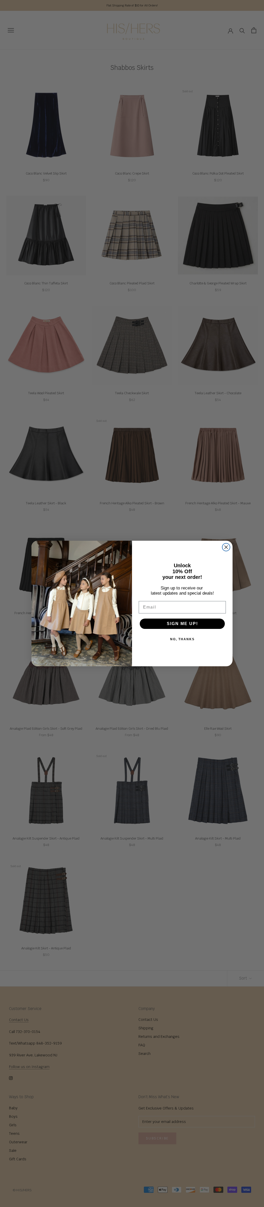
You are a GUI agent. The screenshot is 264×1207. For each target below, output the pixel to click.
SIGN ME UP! (182, 623)
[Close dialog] (226, 547)
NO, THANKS (182, 639)
